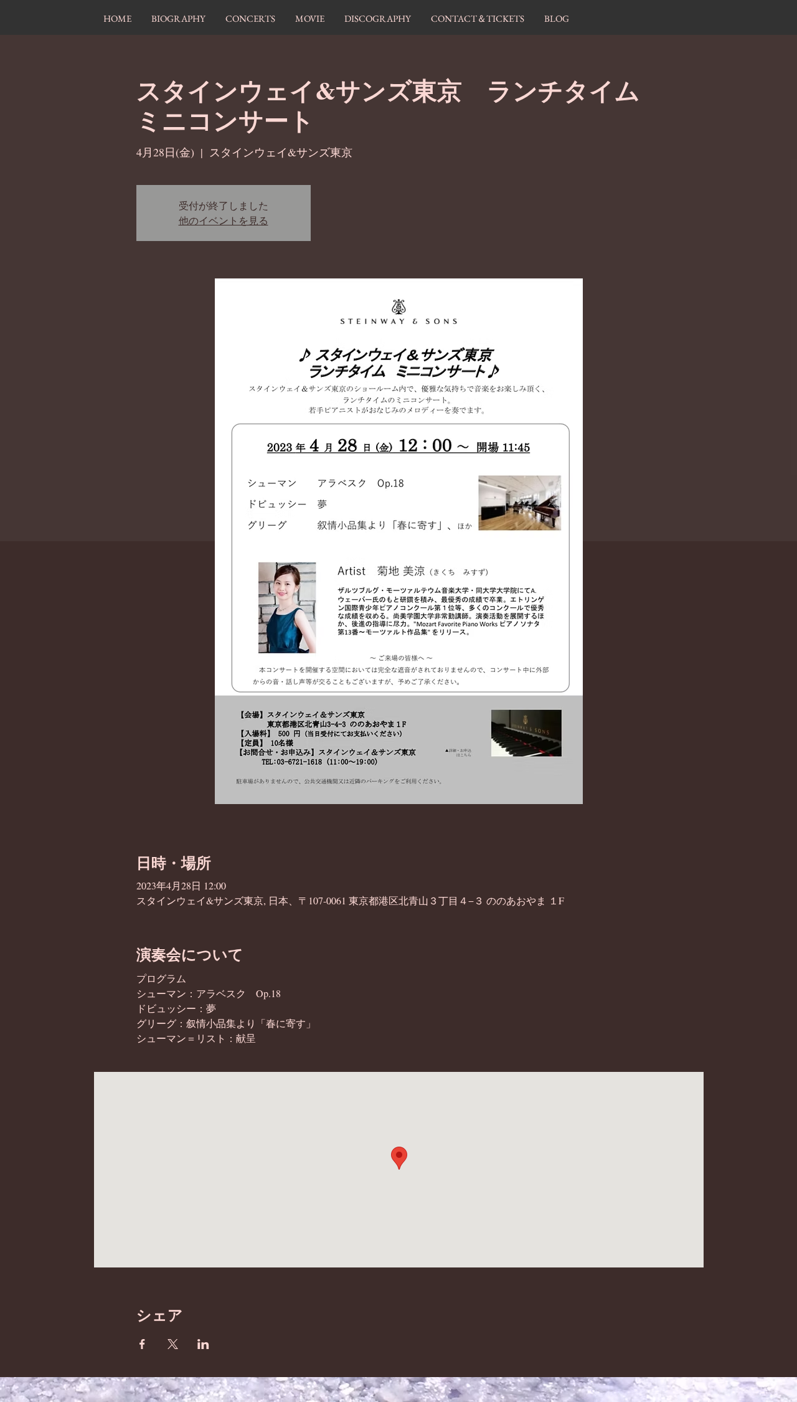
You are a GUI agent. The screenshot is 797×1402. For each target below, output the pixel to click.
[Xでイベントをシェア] (173, 1344)
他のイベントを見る (223, 220)
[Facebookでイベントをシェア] (142, 1344)
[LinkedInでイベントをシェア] (203, 1344)
